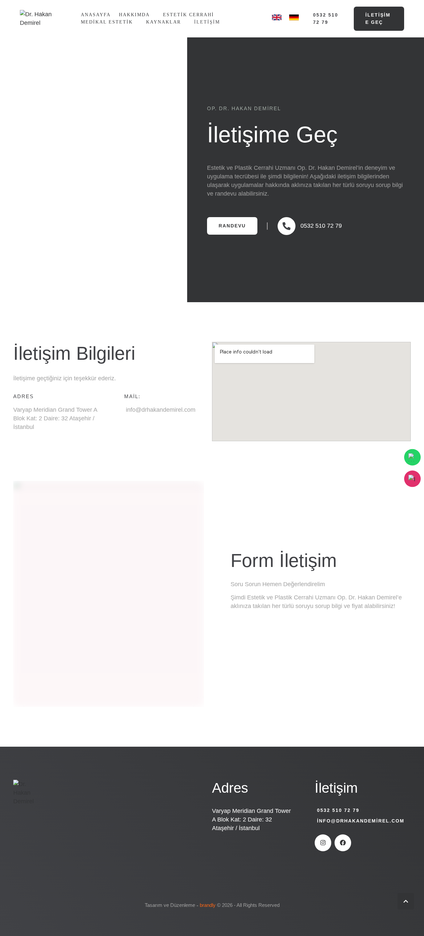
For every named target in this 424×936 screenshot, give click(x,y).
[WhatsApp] (412, 457)
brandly (208, 905)
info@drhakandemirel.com (360, 820)
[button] (325, 18)
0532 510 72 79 (338, 810)
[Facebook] (343, 842)
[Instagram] (323, 842)
